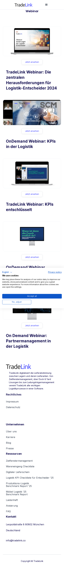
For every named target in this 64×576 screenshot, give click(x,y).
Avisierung (12, 505)
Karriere (10, 437)
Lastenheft (12, 500)
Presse (10, 448)
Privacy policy (55, 272)
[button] (46, 4)
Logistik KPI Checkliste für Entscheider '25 (30, 477)
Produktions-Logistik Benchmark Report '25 (19, 484)
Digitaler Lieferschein (17, 472)
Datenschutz (13, 407)
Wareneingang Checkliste (20, 466)
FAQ (8, 511)
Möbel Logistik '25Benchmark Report (17, 493)
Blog (8, 442)
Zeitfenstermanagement (19, 460)
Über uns (11, 431)
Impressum (12, 401)
